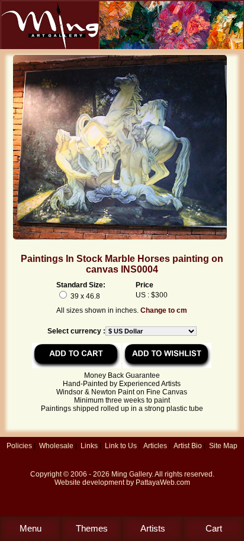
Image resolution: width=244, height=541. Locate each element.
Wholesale (56, 446)
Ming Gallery (131, 474)
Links (89, 446)
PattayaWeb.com (163, 482)
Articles (155, 446)
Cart (214, 528)
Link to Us (121, 446)
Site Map (223, 446)
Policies (19, 446)
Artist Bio (188, 446)
